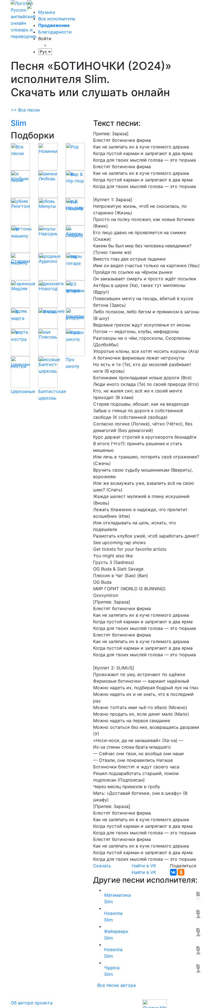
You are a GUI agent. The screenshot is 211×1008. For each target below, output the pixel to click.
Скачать (102, 865)
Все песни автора (116, 985)
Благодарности (55, 32)
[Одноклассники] (181, 872)
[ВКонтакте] (173, 872)
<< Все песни (25, 110)
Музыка (46, 12)
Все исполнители (56, 18)
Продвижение (54, 25)
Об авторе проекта (31, 1003)
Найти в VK (144, 865)
